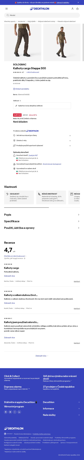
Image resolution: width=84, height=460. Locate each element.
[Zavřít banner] (78, 2)
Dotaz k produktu (22, 89)
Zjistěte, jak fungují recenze (13, 258)
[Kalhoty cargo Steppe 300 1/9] (22, 42)
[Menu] (6, 8)
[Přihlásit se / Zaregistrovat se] (72, 8)
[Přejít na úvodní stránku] (39, 8)
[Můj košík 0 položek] (77, 8)
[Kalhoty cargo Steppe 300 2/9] (62, 42)
